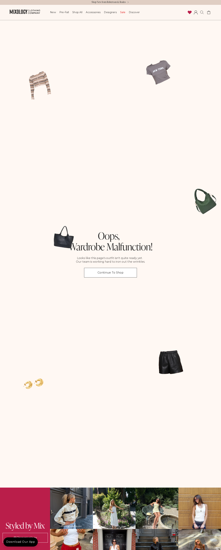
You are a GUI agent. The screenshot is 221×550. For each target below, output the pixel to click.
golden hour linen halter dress (157, 526)
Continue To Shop (110, 272)
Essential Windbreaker (71, 526)
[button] (202, 12)
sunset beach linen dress (114, 526)
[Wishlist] (190, 12)
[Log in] (196, 12)
